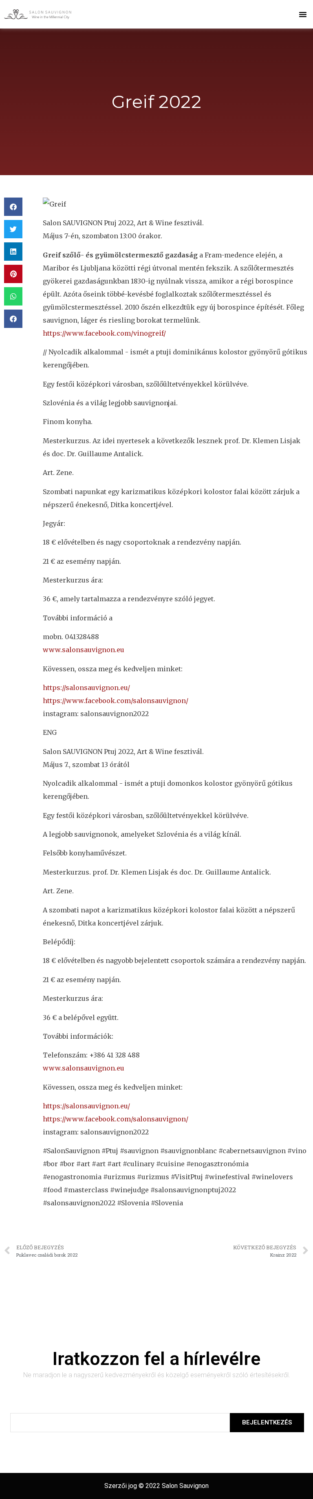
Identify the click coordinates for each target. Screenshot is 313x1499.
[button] (303, 14)
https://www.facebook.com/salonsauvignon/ (115, 701)
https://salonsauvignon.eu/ (86, 688)
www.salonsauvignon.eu (83, 650)
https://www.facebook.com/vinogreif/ (104, 333)
